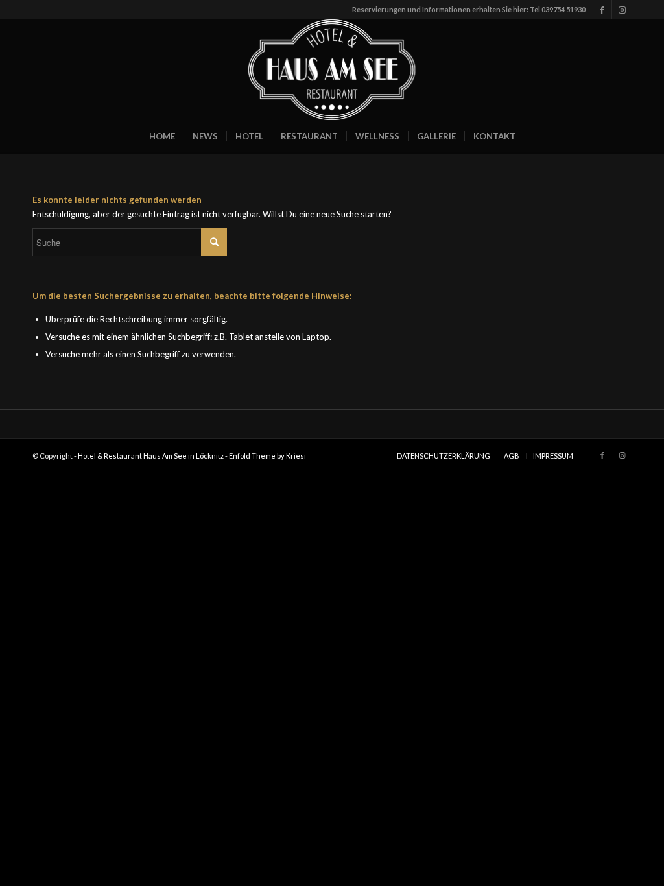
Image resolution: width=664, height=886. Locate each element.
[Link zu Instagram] (622, 9)
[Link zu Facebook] (602, 9)
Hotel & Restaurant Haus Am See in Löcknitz (151, 455)
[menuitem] (162, 136)
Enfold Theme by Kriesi (267, 455)
